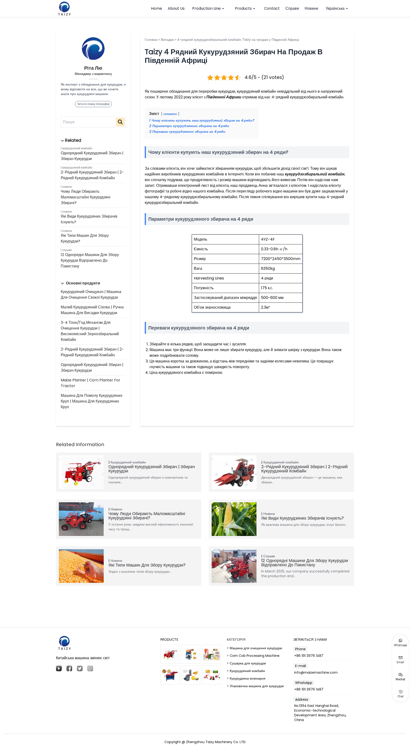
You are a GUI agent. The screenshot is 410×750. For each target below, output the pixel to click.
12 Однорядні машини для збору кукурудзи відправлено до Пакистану (90, 260)
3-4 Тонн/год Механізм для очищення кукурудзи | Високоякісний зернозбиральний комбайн (90, 331)
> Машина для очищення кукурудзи (254, 648)
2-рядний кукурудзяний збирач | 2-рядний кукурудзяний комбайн (92, 175)
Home (156, 8)
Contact (272, 8)
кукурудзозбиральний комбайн (315, 174)
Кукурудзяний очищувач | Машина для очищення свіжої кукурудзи (91, 294)
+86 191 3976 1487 (308, 655)
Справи (292, 8)
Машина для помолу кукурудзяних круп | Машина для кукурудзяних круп (91, 401)
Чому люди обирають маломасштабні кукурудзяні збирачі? (85, 197)
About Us (176, 8)
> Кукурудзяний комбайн (246, 670)
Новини (311, 8)
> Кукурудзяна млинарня (246, 678)
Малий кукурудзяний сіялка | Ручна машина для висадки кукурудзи (92, 310)
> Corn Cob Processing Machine (253, 655)
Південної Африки (223, 97)
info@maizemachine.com (316, 672)
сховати (170, 114)
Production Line (206, 8)
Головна (151, 39)
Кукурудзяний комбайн (77, 148)
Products (243, 8)
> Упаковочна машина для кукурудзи (255, 686)
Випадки (167, 39)
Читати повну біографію (93, 104)
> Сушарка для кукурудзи (246, 663)
